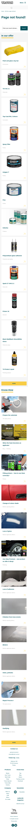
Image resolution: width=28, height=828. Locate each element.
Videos (20, 777)
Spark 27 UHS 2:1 (14, 278)
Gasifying (14, 723)
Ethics (7, 797)
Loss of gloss (14, 525)
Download (20, 781)
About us (8, 791)
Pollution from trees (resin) (14, 611)
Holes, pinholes (14, 667)
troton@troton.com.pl (14, 754)
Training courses (20, 779)
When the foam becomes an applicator (14, 438)
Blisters (14, 639)
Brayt (7, 779)
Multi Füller (7, 777)
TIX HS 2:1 (14, 83)
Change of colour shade (14, 498)
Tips (20, 773)
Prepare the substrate (14, 409)
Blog (20, 775)
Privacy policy (14, 821)
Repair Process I (14, 695)
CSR (8, 795)
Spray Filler (14, 139)
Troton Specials (8, 781)
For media (7, 799)
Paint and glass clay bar (14, 55)
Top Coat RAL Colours (14, 111)
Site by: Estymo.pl (14, 816)
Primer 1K (14, 306)
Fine (14, 194)
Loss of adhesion (14, 583)
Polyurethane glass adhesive (14, 250)
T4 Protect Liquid (14, 364)
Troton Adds (8, 783)
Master (7, 773)
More (14, 383)
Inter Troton (8, 775)
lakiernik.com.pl (20, 803)
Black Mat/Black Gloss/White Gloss (14, 334)
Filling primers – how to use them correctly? (14, 468)
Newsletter (22, 792)
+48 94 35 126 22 (14, 752)
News (7, 793)
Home (2, 11)
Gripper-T (14, 166)
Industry (14, 222)
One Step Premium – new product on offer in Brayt (14, 554)
